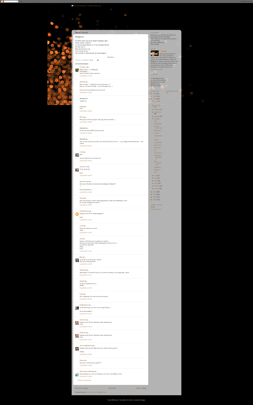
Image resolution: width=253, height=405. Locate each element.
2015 (154, 93)
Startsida (112, 388)
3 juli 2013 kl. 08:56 (86, 122)
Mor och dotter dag (158, 127)
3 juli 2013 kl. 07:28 (86, 92)
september (157, 112)
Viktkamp (83, 270)
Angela (82, 281)
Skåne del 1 (157, 147)
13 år (155, 172)
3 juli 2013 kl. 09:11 (86, 146)
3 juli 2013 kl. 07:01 (86, 76)
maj (155, 178)
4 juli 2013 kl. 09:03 (86, 354)
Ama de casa (84, 181)
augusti (156, 116)
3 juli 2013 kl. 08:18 (86, 111)
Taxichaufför (158, 142)
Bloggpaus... (158, 167)
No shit (156, 133)
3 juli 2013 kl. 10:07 (86, 220)
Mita (81, 257)
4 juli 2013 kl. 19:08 (86, 365)
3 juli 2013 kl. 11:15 (86, 251)
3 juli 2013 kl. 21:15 (86, 339)
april (156, 181)
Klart (153, 207)
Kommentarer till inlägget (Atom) (96, 392)
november (157, 105)
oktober (157, 109)
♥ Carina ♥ (83, 67)
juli (155, 119)
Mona (81, 117)
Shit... (156, 121)
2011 (154, 194)
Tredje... (156, 140)
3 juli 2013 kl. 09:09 (86, 133)
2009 (154, 199)
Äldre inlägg (141, 388)
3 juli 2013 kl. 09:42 (86, 192)
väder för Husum (156, 209)
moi (81, 238)
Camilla (164, 51)
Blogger (142, 400)
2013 (154, 99)
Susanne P (83, 166)
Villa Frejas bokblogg (87, 371)
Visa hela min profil (157, 69)
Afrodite (82, 82)
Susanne (83, 320)
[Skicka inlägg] (97, 60)
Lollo (81, 226)
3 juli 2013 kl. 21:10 (86, 314)
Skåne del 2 (157, 145)
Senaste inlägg (81, 388)
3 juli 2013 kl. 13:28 (86, 264)
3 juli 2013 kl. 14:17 (86, 275)
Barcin (131, 400)
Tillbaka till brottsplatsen (158, 157)
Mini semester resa (157, 163)
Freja (81, 294)
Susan (82, 360)
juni (155, 175)
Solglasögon (158, 123)
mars (156, 183)
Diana (82, 198)
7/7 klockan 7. (158, 153)
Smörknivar (157, 130)
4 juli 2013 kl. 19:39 (86, 376)
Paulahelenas (84, 211)
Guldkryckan (84, 305)
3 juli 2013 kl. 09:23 (86, 161)
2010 (154, 197)
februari (157, 186)
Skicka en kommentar (84, 380)
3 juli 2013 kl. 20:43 (86, 299)
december (157, 101)
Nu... (155, 150)
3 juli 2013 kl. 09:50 (86, 205)
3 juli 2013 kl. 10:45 (86, 232)
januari (156, 188)
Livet (81, 152)
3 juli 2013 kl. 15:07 (86, 288)
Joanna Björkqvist (86, 345)
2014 (154, 96)
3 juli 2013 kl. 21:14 (86, 326)
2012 (154, 192)
